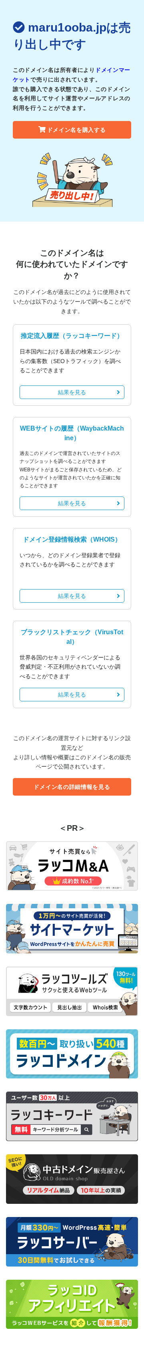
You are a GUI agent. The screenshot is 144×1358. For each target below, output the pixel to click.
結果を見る (72, 392)
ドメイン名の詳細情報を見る (72, 787)
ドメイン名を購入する (76, 130)
